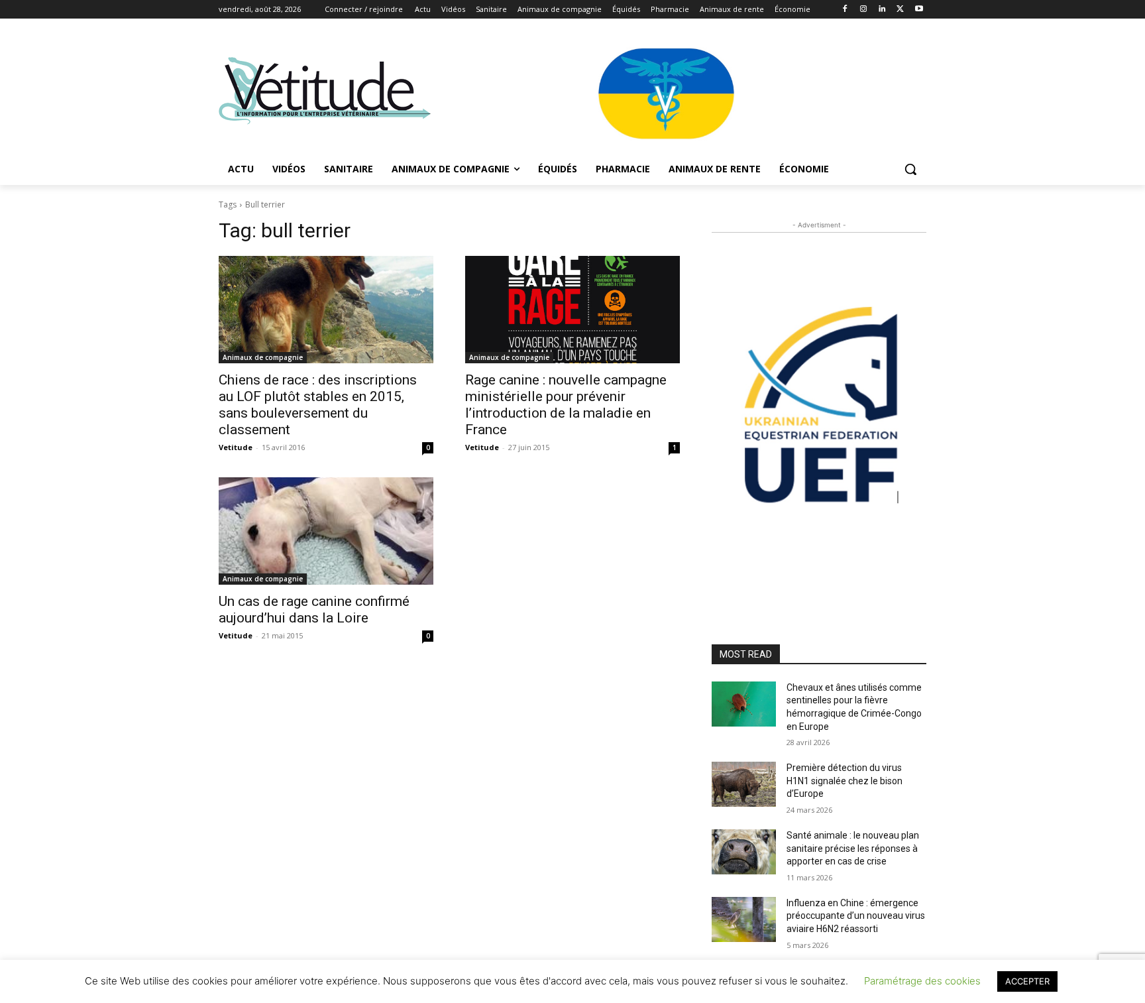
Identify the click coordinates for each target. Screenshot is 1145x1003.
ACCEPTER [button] (1027, 981)
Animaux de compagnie (263, 357)
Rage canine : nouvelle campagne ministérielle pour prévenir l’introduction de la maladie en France (566, 405)
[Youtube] (918, 9)
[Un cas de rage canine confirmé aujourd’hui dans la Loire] (326, 531)
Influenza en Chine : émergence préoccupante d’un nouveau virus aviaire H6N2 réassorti (856, 916)
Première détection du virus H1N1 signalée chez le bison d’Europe (844, 780)
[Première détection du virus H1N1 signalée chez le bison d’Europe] (744, 784)
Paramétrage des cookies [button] (922, 980)
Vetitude (235, 447)
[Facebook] (845, 9)
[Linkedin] (882, 9)
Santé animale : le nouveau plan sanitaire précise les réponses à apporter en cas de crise (853, 848)
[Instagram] (863, 9)
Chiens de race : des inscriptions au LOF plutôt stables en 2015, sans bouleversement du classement (318, 405)
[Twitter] (900, 9)
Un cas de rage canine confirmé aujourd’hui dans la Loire (314, 609)
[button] (910, 169)
